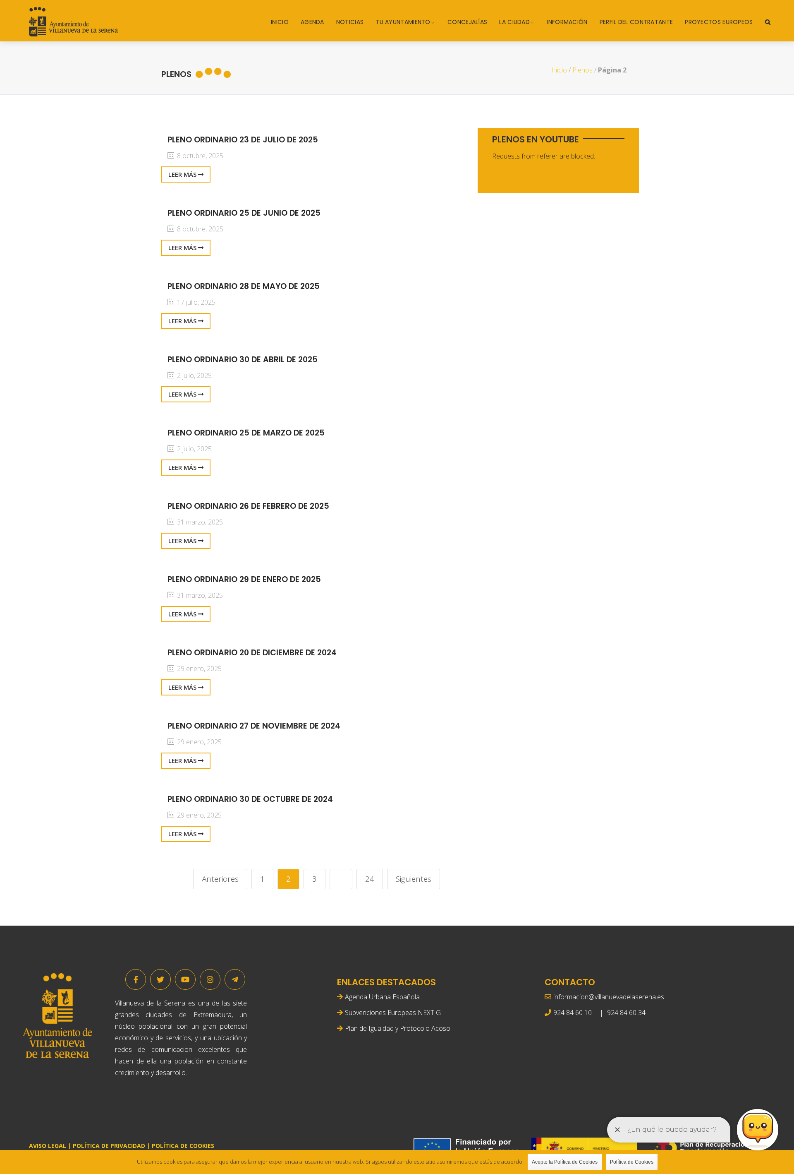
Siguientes (413, 878)
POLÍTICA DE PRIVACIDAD (109, 1146)
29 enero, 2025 (198, 668)
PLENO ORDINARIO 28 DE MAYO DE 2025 (243, 286)
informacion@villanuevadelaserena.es (608, 996)
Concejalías (467, 22)
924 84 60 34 (626, 1012)
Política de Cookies (631, 1162)
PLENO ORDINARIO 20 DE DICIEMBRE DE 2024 (252, 652)
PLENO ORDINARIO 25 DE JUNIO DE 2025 (243, 213)
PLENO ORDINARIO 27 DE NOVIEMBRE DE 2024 (253, 725)
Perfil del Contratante (636, 22)
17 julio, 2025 (195, 302)
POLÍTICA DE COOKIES (183, 1146)
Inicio (280, 22)
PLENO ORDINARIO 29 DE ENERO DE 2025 (244, 579)
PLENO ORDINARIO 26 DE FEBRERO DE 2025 (248, 506)
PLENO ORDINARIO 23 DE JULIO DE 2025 (242, 139)
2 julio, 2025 (193, 375)
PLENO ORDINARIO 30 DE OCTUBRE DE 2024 (250, 799)
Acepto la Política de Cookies (565, 1162)
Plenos (582, 70)
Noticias (350, 22)
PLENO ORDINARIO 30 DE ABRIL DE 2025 (242, 359)
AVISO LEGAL (47, 1146)
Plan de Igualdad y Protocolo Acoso (397, 1028)
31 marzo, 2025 (199, 522)
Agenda (312, 22)
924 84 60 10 (572, 1012)
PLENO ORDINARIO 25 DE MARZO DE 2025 (246, 432)
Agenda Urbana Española (382, 996)
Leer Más (183, 174)
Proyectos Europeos (719, 22)
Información (567, 22)
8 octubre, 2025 (199, 155)
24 (369, 878)
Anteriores (220, 878)
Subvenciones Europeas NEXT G (393, 1012)
